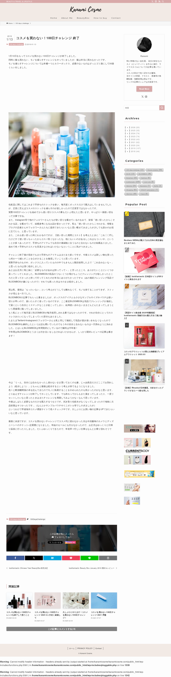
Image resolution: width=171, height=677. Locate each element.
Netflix (157, 186)
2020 (135, 145)
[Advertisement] (62, 92)
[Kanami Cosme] (85, 9)
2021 (135, 142)
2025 (135, 130)
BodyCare (132, 178)
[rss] (159, 1)
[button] (15, 558)
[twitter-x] (152, 1)
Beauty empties (155, 170)
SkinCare (131, 194)
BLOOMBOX (145, 174)
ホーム (72, 648)
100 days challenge (16, 44)
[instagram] (156, 1)
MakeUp (131, 186)
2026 (135, 127)
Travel (144, 194)
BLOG (131, 174)
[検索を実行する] (162, 107)
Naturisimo (145, 186)
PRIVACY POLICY (85, 648)
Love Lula (149, 182)
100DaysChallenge (37, 519)
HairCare (145, 178)
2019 (136, 148)
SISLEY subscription (149, 190)
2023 (135, 136)
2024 (135, 133)
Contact (98, 648)
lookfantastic (133, 182)
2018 (135, 151)
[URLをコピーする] (108, 558)
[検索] (163, 1)
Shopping (132, 190)
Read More (144, 88)
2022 (135, 139)
